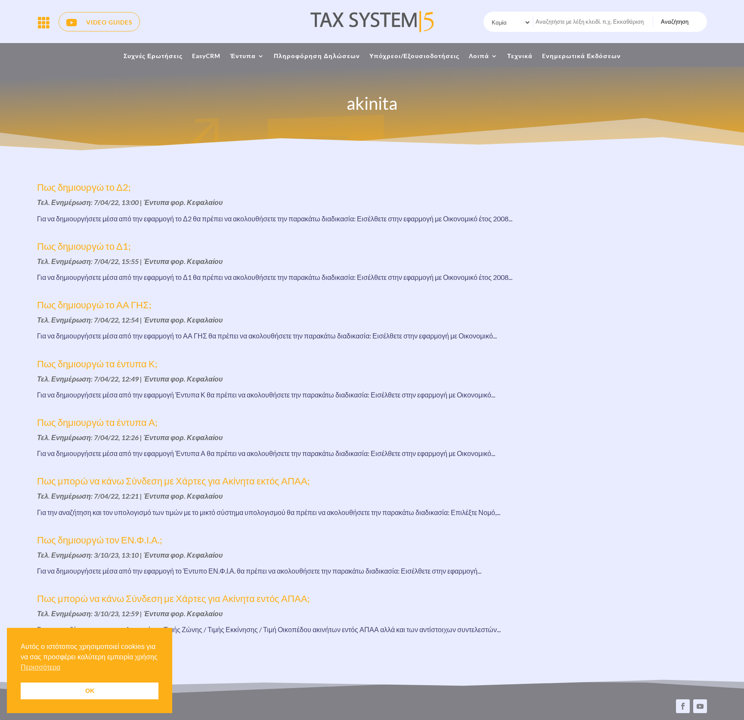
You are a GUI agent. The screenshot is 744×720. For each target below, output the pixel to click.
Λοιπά (479, 56)
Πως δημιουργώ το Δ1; (84, 246)
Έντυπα (243, 56)
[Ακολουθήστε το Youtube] (700, 706)
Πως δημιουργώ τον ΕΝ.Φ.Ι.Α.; (99, 540)
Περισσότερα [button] (40, 667)
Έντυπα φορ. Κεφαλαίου (183, 202)
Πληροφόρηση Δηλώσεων (317, 56)
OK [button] (89, 690)
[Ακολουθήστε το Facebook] (683, 706)
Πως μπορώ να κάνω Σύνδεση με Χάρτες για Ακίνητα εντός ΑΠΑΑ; (173, 598)
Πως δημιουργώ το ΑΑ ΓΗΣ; (94, 304)
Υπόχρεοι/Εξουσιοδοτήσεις (414, 56)
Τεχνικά (520, 56)
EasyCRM (206, 56)
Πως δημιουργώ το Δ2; (84, 187)
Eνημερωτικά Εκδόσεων (581, 56)
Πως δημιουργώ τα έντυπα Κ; (97, 363)
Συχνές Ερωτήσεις (153, 56)
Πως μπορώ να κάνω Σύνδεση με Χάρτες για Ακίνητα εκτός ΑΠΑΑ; (173, 481)
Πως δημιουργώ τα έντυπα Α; (97, 422)
